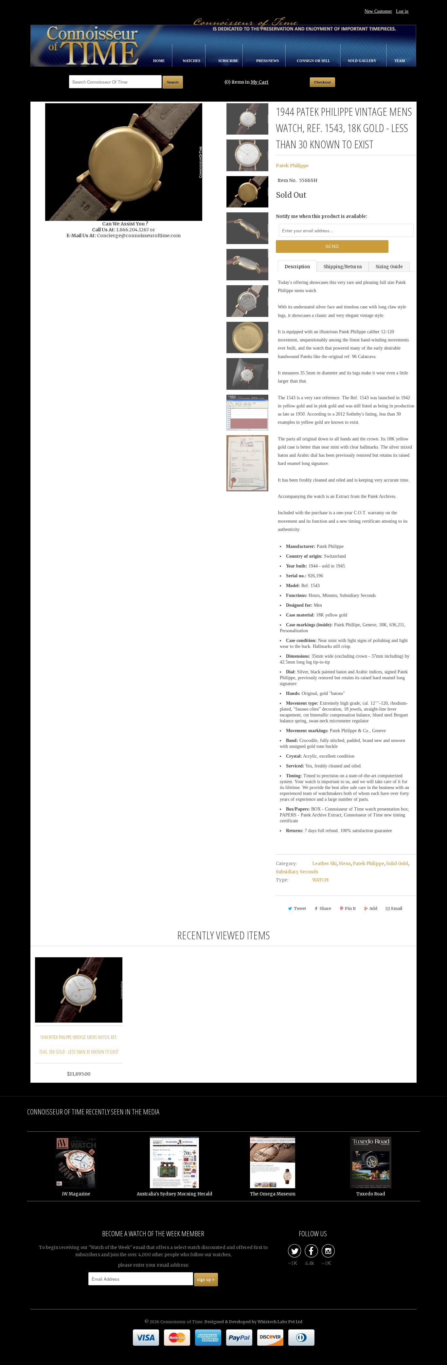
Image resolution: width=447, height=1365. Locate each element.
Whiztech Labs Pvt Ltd (280, 1321)
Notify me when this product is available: (321, 216)
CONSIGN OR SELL (314, 61)
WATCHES (192, 61)
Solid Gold (397, 863)
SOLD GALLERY (362, 61)
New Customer (378, 11)
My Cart (259, 82)
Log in (402, 11)
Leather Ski (324, 863)
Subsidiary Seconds (297, 872)
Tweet (300, 908)
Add (373, 908)
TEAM (399, 61)
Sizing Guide (389, 267)
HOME (159, 61)
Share (325, 908)
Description (297, 267)
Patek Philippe (292, 166)
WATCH (320, 880)
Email (396, 908)
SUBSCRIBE (228, 61)
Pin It (350, 908)
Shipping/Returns (343, 267)
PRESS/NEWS (268, 61)
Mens (345, 863)
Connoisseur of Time (181, 1321)
